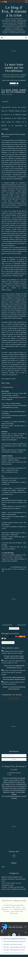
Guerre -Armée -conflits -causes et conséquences (14, 80)
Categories (23, 74)
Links (3, 866)
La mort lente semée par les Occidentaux (14, 90)
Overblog (23, 900)
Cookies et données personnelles (17, 911)
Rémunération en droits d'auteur (19, 909)
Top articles (18, 907)
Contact (23, 907)
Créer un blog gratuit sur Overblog (8, 907)
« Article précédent (7, 625)
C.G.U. (10, 909)
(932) (13, 887)
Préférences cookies (13, 913)
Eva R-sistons (15, 796)
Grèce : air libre (5, 403)
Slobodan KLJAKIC (7, 94)
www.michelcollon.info (7, 387)
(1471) (12, 877)
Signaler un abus (4, 909)
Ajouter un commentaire (14, 698)
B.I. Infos (13, 378)
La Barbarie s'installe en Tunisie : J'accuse (12, 522)
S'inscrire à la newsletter (8, 642)
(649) (14, 889)
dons (15, 569)
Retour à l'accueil (14, 628)
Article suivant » (21, 625)
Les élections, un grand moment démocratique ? (14, 411)
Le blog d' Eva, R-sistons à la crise (14, 11)
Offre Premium (6, 911)
